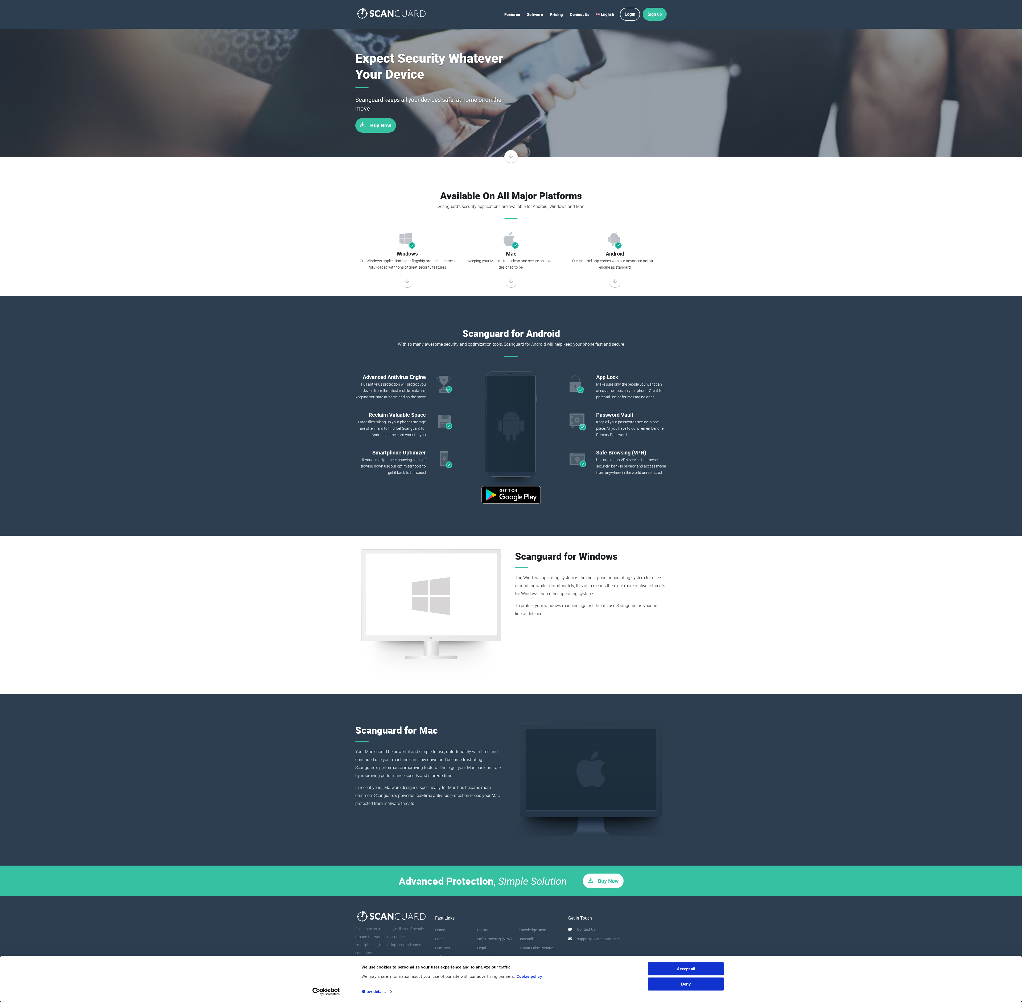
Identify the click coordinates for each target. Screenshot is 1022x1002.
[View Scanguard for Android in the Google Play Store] (511, 495)
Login (439, 938)
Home (440, 929)
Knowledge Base (532, 929)
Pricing (556, 14)
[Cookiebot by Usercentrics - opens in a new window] (326, 992)
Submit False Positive (536, 947)
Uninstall (525, 938)
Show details (373, 991)
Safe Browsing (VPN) (494, 938)
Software (535, 14)
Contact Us (580, 14)
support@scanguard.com (598, 938)
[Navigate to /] (391, 14)
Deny (686, 984)
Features (512, 14)
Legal (481, 947)
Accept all (686, 969)
